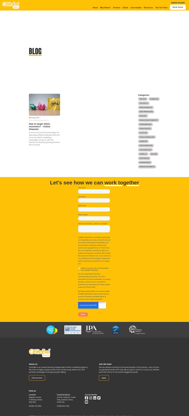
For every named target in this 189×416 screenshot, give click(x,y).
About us (33, 364)
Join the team (105, 364)
